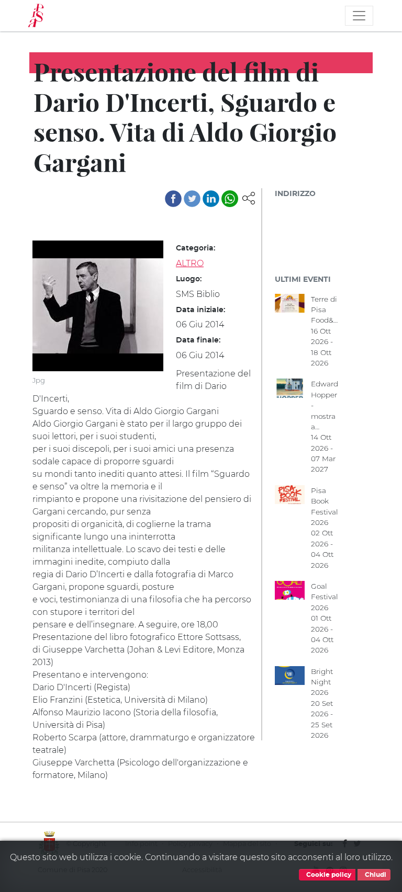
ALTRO (190, 263)
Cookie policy (328, 875)
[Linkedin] (211, 198)
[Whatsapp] (229, 198)
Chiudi (374, 875)
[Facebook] (173, 198)
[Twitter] (192, 198)
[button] (248, 197)
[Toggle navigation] (359, 16)
